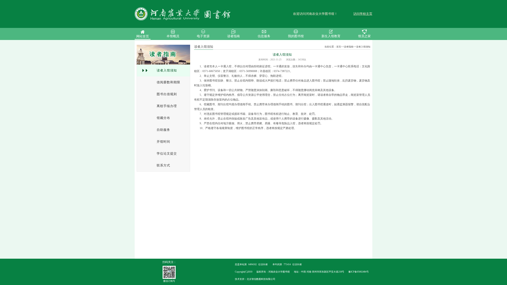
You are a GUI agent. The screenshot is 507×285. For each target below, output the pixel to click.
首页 (338, 46)
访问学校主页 (362, 13)
